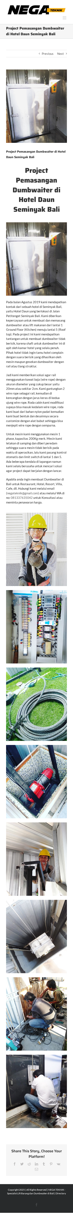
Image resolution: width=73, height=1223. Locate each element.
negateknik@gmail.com (22, 493)
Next (60, 53)
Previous (48, 53)
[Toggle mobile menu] (65, 18)
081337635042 (22, 497)
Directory (61, 1193)
